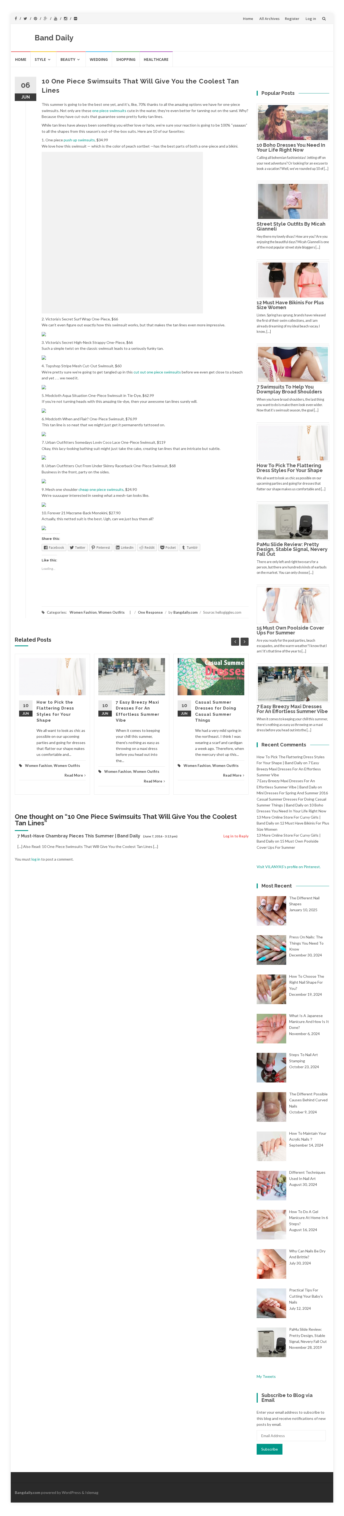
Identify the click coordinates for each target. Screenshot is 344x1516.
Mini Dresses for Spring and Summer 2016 (292, 793)
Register (292, 18)
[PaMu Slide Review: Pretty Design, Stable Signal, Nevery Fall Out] (295, 521)
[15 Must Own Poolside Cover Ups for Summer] (295, 605)
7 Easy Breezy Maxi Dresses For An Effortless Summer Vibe (292, 709)
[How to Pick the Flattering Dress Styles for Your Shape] (295, 442)
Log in (311, 18)
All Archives (269, 18)
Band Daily (54, 37)
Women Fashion (83, 612)
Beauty (67, 59)
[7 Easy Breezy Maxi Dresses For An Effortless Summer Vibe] (295, 683)
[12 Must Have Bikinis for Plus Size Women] (295, 279)
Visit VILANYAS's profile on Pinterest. (289, 866)
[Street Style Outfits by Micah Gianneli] (295, 200)
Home (248, 18)
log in (35, 859)
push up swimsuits (79, 140)
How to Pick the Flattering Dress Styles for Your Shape (290, 468)
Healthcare (156, 59)
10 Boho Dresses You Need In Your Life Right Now (291, 147)
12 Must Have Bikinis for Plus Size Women (290, 305)
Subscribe (269, 1449)
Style (40, 59)
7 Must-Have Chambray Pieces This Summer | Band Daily (78, 836)
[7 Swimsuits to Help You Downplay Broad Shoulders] (295, 363)
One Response (150, 612)
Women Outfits (111, 612)
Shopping (125, 59)
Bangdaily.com (185, 612)
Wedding (99, 59)
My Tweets (266, 1376)
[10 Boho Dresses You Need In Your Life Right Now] (295, 122)
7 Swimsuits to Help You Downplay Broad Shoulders (289, 389)
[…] (325, 169)
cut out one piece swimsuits (157, 372)
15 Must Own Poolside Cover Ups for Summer (290, 630)
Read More (73, 775)
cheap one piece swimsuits (101, 489)
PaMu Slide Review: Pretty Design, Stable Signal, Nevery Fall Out (292, 549)
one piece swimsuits (109, 110)
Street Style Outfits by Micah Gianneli (291, 226)
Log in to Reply (236, 836)
